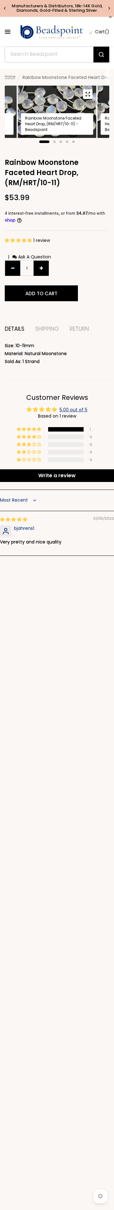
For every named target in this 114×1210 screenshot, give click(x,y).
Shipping (47, 329)
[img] (13, 519)
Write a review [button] (57, 475)
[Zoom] (87, 94)
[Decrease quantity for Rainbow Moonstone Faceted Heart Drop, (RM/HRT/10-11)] (12, 268)
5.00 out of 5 (73, 410)
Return (79, 329)
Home (10, 76)
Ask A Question (34, 257)
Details (14, 329)
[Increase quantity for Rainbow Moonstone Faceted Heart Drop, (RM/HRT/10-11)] (41, 268)
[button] (19, 240)
